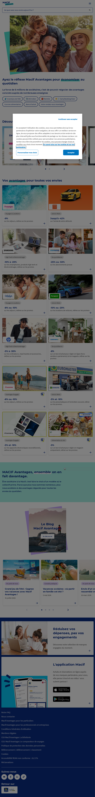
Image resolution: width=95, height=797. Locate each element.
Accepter (71, 152)
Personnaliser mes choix (27, 152)
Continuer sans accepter (67, 119)
